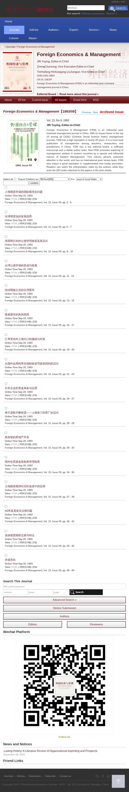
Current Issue (40, 99)
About (32, 38)
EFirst (21, 99)
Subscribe (50, 776)
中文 (123, 2)
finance (86, 13)
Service (93, 29)
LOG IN (115, 2)
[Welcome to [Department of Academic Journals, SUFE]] (30, 8)
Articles (33, 29)
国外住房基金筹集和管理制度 (22, 461)
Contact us (65, 776)
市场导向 (10, 559)
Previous (86, 112)
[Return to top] (118, 781)
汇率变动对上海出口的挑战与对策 (25, 339)
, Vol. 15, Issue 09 (33, 202)
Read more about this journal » (79, 94)
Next (95, 112)
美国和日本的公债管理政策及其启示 (26, 240)
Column (13, 38)
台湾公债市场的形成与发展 (21, 265)
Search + (111, 13)
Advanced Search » (64, 599)
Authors (53, 29)
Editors (32, 624)
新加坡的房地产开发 (17, 437)
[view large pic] (23, 141)
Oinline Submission (64, 608)
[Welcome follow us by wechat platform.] (64, 685)
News (113, 29)
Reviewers (96, 624)
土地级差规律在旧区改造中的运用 (25, 486)
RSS (96, 99)
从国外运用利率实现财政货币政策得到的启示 (32, 363)
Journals (14, 29)
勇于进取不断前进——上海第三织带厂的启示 (32, 412)
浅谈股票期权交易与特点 (19, 535)
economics (98, 13)
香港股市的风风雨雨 (17, 314)
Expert (73, 29)
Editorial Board (46, 94)
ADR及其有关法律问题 (18, 510)
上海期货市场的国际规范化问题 (23, 191)
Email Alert (79, 99)
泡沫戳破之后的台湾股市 (19, 290)
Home (8, 21)
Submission (35, 776)
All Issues (61, 99)
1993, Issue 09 (23, 165)
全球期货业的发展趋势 (18, 216)
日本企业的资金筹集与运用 (21, 388)
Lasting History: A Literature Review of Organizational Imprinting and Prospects (50, 750)
